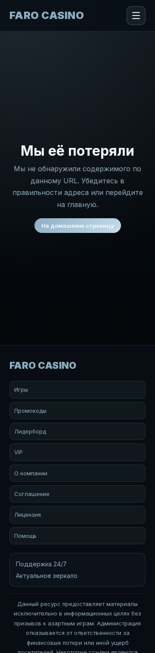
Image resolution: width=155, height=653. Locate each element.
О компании (30, 473)
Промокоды (30, 410)
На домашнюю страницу (77, 225)
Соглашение (32, 493)
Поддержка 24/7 (41, 564)
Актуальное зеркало (47, 575)
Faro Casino (46, 15)
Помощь (25, 535)
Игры (21, 389)
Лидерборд (30, 431)
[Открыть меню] (136, 15)
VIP (18, 452)
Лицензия (27, 514)
